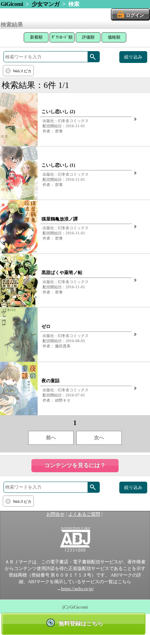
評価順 (88, 37)
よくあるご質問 (84, 514)
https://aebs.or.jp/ (77, 588)
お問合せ (55, 514)
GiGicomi (12, 4)
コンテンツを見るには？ (75, 465)
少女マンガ (46, 4)
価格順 (114, 37)
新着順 (36, 37)
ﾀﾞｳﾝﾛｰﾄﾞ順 (62, 37)
